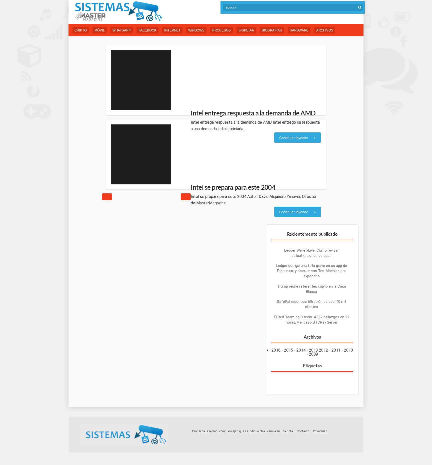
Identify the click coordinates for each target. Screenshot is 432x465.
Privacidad (320, 431)
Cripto (80, 30)
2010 (348, 350)
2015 (288, 350)
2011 (336, 350)
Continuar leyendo (293, 138)
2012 (323, 350)
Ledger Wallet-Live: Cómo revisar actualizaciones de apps (311, 253)
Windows (196, 30)
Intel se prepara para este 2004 (233, 187)
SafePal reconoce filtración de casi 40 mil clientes (311, 304)
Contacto (303, 431)
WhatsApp (121, 30)
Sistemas (118, 11)
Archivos (324, 30)
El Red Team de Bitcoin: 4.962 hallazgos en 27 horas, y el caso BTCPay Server (311, 320)
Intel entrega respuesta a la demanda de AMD (253, 113)
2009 (313, 354)
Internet (172, 30)
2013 (313, 350)
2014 (301, 350)
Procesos (221, 30)
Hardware (299, 30)
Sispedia (246, 30)
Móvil (99, 30)
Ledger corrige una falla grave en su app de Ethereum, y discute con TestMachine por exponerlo (311, 270)
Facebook (147, 30)
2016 (276, 350)
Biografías (272, 30)
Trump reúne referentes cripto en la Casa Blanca (311, 289)
